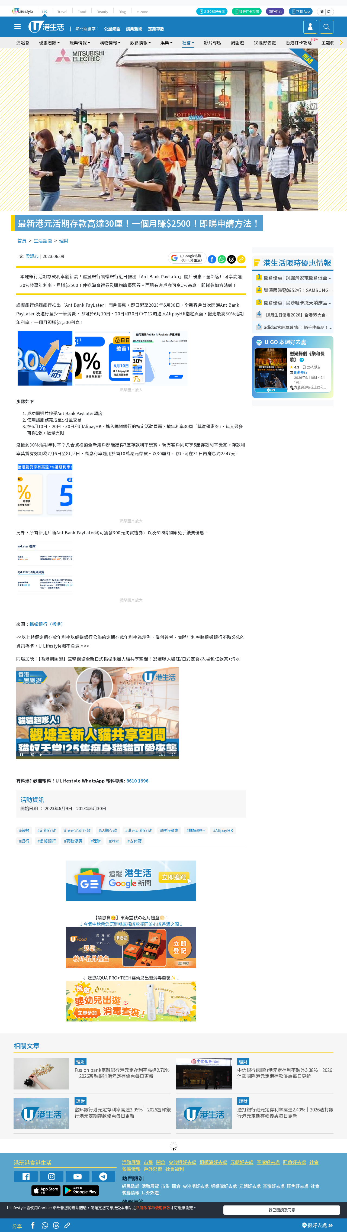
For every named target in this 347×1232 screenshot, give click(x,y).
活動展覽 (131, 1162)
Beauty (102, 11)
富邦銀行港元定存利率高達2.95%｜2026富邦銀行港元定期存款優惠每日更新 (123, 1112)
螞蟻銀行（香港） (47, 624)
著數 (25, 830)
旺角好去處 (294, 1162)
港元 (115, 841)
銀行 (25, 841)
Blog (122, 11)
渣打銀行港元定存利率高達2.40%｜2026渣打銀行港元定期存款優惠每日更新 (285, 1112)
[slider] (97, 754)
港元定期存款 (78, 830)
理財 (63, 240)
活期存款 (109, 830)
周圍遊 (237, 42)
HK (44, 11)
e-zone (142, 11)
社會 (314, 1162)
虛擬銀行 (48, 841)
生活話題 (43, 240)
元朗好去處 (241, 1162)
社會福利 (174, 1168)
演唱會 (22, 42)
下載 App (303, 11)
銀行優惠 (170, 830)
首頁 (22, 240)
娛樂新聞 (134, 29)
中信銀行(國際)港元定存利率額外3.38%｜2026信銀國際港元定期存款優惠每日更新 (284, 1072)
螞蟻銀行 (197, 830)
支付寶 (136, 841)
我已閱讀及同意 (282, 1209)
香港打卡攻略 (299, 42)
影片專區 (212, 42)
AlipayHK (224, 830)
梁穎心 (31, 256)
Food (82, 11)
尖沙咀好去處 (182, 1162)
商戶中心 (275, 11)
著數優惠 (74, 841)
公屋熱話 (112, 29)
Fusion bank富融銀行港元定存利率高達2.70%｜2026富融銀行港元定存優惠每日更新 (122, 1072)
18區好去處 (265, 42)
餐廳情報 (131, 1168)
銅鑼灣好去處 (213, 1162)
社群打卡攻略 (249, 11)
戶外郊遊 (153, 1168)
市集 (148, 1162)
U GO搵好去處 (214, 11)
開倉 (160, 1162)
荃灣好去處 (268, 1162)
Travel (62, 11)
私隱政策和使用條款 (153, 1207)
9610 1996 (137, 780)
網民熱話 (130, 1186)
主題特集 (330, 42)
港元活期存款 (139, 830)
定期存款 (156, 29)
